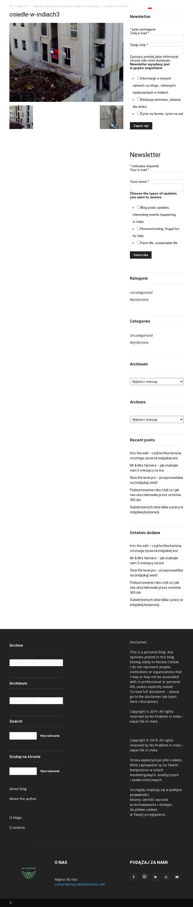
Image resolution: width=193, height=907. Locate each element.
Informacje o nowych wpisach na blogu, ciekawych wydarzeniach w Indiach (154, 85)
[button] (162, 8)
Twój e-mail (139, 33)
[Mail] (155, 877)
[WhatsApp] (181, 8)
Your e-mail (139, 170)
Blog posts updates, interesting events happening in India (154, 215)
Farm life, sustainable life (158, 243)
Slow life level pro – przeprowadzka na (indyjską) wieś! (156, 480)
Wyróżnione (139, 299)
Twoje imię (139, 45)
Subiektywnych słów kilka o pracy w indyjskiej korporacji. (156, 509)
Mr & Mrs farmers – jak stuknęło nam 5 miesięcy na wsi (154, 468)
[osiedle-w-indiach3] (66, 101)
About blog (18, 789)
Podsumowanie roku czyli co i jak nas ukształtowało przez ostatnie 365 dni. (155, 495)
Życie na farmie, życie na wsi (161, 114)
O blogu (15, 817)
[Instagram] (175, 8)
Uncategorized (141, 292)
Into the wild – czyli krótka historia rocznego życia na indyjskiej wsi (155, 455)
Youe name (139, 181)
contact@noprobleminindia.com (80, 884)
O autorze (17, 827)
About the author (22, 798)
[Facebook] (170, 8)
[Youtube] (186, 8)
